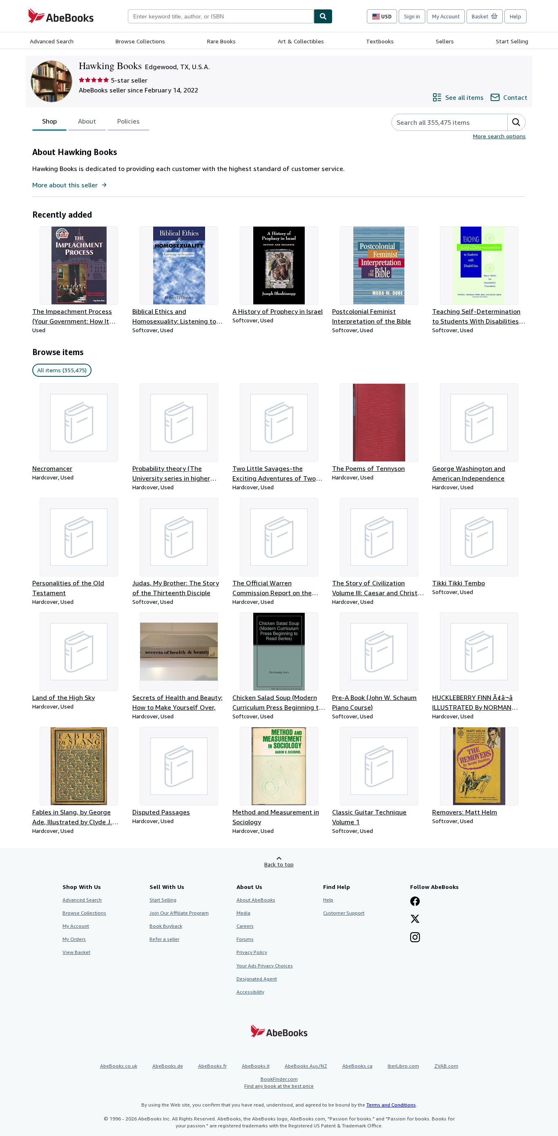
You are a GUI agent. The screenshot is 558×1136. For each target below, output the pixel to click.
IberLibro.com (403, 1066)
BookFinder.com (279, 1082)
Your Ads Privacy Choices (265, 966)
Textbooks (380, 41)
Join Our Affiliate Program (179, 913)
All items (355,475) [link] (62, 370)
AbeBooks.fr (212, 1066)
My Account (446, 16)
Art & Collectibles (301, 41)
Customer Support (343, 913)
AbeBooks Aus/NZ (306, 1066)
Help (515, 16)
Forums (245, 939)
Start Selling (512, 41)
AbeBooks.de (167, 1066)
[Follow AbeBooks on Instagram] (415, 938)
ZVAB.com (446, 1066)
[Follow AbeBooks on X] (415, 919)
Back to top (279, 864)
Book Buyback (166, 926)
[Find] (323, 16)
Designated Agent (257, 979)
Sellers (445, 41)
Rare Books (221, 41)
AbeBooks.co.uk (118, 1066)
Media (243, 913)
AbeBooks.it (256, 1066)
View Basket (76, 952)
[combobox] (221, 16)
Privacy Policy (252, 952)
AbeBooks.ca (357, 1066)
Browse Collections (140, 41)
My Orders (74, 939)
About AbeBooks (256, 900)
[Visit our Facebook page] (415, 902)
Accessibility (250, 992)
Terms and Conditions (391, 1105)
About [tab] (87, 121)
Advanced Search (52, 41)
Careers (245, 926)
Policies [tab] (128, 121)
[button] (516, 122)
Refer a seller (164, 939)
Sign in (412, 16)
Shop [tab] (49, 121)
